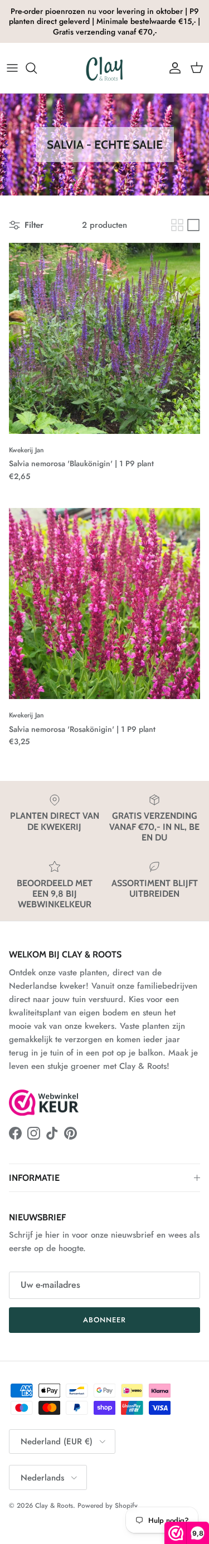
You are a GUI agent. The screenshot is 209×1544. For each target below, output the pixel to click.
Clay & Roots (54, 1506)
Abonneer (104, 1320)
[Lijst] (193, 225)
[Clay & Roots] (104, 67)
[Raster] (177, 225)
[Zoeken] (37, 68)
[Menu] (12, 68)
